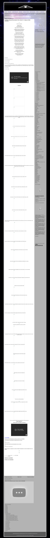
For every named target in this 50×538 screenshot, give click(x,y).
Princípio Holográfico (37, 166)
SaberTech (36, 172)
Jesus (35, 144)
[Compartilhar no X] (16, 455)
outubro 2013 (7, 521)
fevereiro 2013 (7, 528)
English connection (37, 126)
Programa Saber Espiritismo (38, 167)
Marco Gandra (36, 147)
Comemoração (36, 118)
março (37, 98)
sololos (27, 535)
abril (37, 97)
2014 (6, 511)
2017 (36, 76)
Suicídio (36, 174)
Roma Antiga (36, 170)
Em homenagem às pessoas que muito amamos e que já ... (12, 520)
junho (37, 95)
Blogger (33, 535)
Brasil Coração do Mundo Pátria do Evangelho (40, 113)
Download (19, 85)
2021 (6, 505)
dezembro (37, 80)
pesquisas (36, 163)
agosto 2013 (7, 523)
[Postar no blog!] (15, 455)
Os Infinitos (36, 159)
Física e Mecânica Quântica (38, 138)
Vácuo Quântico (37, 180)
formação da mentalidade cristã (38, 139)
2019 (36, 74)
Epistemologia (36, 127)
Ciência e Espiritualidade (38, 117)
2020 (6, 506)
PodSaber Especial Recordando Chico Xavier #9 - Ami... (12, 518)
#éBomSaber (36, 103)
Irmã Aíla (36, 143)
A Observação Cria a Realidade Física (39, 105)
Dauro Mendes (36, 121)
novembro (37, 81)
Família (36, 134)
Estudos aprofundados (37, 130)
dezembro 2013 (8, 513)
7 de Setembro (36, 104)
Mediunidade (36, 153)
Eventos (36, 131)
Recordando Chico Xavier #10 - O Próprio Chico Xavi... (40, 83)
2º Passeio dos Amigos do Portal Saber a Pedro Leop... (12, 519)
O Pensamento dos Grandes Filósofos (39, 157)
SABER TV (36, 171)
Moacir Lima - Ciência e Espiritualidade (40, 82)
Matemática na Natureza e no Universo (39, 151)
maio (37, 96)
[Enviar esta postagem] (13, 455)
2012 (6, 530)
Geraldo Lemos (37, 140)
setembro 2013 (7, 522)
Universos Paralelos (37, 179)
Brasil (35, 112)
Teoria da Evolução (37, 176)
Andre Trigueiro (37, 108)
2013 (6, 512)
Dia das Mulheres (37, 122)
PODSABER (9, 456)
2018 (36, 75)
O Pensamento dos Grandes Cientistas (39, 156)
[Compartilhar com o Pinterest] (17, 455)
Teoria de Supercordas (37, 175)
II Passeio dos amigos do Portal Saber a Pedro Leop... (12, 517)
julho (37, 94)
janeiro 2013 (7, 529)
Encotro (36, 125)
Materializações (37, 152)
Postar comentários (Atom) (9, 478)
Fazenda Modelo (37, 135)
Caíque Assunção (37, 114)
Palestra (36, 160)
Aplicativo (36, 109)
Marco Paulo (36, 148)
